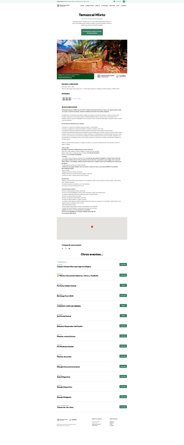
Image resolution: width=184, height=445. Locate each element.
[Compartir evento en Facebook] (62, 248)
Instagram (112, 422)
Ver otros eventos (92, 33)
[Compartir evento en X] (66, 248)
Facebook (112, 421)
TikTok (111, 424)
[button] (82, 6)
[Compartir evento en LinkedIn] (69, 248)
